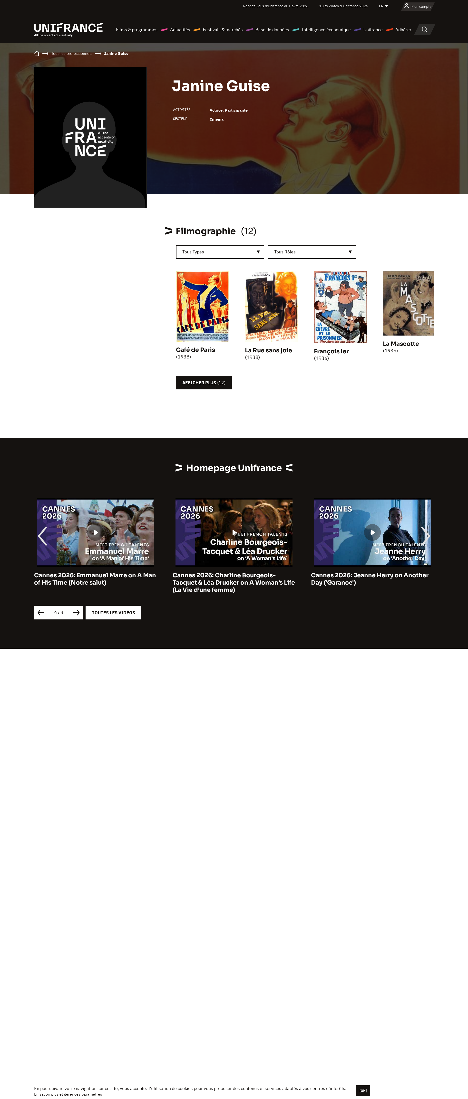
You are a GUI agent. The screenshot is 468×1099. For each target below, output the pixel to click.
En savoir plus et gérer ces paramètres (68, 1094)
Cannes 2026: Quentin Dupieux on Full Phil (368, 579)
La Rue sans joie (268, 350)
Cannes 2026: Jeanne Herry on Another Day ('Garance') (231, 579)
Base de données (272, 29)
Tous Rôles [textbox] (285, 252)
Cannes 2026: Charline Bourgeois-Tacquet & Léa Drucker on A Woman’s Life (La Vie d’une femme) (95, 583)
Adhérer (403, 29)
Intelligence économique (326, 29)
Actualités (180, 29)
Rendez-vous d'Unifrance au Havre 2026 (275, 6)
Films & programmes (136, 29)
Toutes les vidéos (113, 613)
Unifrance (373, 29)
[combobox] (220, 252)
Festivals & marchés (223, 29)
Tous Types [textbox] (193, 252)
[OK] (363, 1091)
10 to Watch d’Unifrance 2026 (343, 6)
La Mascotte (401, 343)
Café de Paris (195, 350)
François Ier (331, 351)
